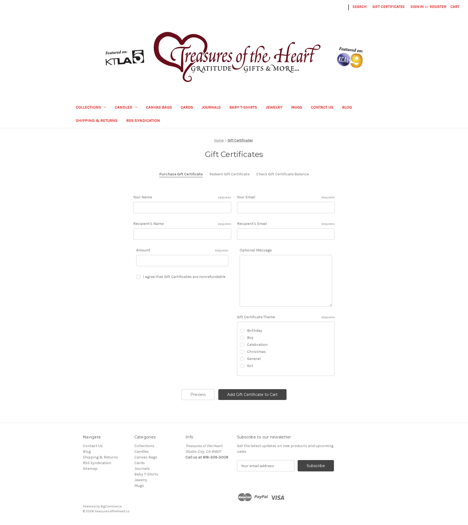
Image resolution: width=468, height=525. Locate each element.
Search (359, 6)
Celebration (257, 344)
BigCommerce (111, 506)
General (254, 358)
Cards (187, 107)
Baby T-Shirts (243, 107)
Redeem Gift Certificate (229, 174)
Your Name (182, 197)
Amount (182, 250)
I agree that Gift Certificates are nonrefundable (184, 276)
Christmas (256, 351)
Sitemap (90, 468)
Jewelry (274, 107)
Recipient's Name (182, 223)
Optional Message (256, 250)
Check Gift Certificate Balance (282, 174)
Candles (123, 107)
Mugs (296, 107)
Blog (347, 107)
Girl (250, 365)
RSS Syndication (143, 120)
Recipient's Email (286, 223)
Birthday (254, 330)
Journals (211, 107)
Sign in (417, 6)
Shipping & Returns (97, 120)
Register (438, 6)
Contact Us (322, 107)
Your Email (286, 197)
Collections (88, 107)
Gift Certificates (388, 6)
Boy (250, 337)
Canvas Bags (159, 107)
